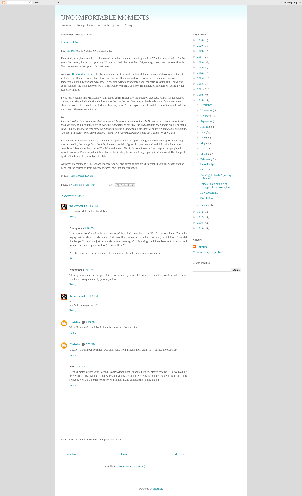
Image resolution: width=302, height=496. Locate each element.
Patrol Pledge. (207, 164)
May (203, 143)
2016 (200, 62)
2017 (200, 56)
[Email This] (117, 185)
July (203, 132)
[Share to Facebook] (129, 185)
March (204, 153)
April (203, 148)
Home (124, 454)
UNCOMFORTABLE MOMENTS (105, 17)
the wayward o (78, 205)
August (204, 126)
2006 (200, 222)
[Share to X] (125, 185)
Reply (72, 216)
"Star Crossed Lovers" (81, 175)
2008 (200, 211)
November (206, 110)
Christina (75, 322)
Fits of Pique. (207, 198)
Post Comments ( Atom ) (131, 466)
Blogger (157, 488)
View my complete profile (207, 252)
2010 (200, 94)
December (206, 104)
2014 (200, 72)
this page (72, 50)
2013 (200, 78)
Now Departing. (209, 192)
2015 (200, 67)
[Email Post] (110, 184)
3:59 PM (93, 205)
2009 (200, 100)
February (205, 159)
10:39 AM (93, 295)
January (205, 204)
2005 (200, 228)
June (203, 137)
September (206, 121)
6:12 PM (89, 269)
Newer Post (70, 454)
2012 (200, 83)
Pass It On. (206, 169)
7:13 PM (90, 322)
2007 (200, 217)
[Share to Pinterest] (133, 185)
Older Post (178, 454)
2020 (200, 45)
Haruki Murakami (82, 73)
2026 (200, 40)
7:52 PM (90, 344)
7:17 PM (80, 366)
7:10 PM (89, 228)
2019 (200, 51)
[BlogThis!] (121, 185)
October (205, 115)
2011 (200, 89)
